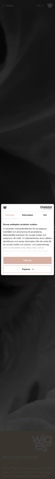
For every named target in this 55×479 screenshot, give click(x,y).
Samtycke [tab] (10, 215)
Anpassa (26, 269)
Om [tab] (45, 215)
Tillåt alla (27, 260)
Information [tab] (27, 215)
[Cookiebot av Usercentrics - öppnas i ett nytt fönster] (40, 207)
